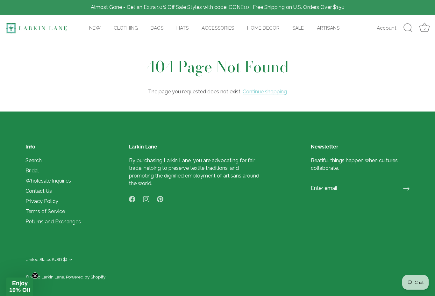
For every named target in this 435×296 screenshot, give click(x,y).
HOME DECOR (263, 28)
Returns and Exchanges (53, 222)
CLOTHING (126, 28)
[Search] (408, 28)
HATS (182, 28)
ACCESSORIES (218, 28)
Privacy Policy (41, 201)
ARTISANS (328, 28)
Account (386, 28)
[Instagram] (146, 199)
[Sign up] (406, 188)
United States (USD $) (46, 259)
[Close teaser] (35, 275)
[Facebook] (132, 199)
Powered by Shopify (85, 276)
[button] (19, 287)
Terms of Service (45, 211)
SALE (298, 28)
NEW (95, 28)
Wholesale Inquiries (48, 181)
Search (33, 160)
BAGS (157, 28)
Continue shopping (265, 92)
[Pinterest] (160, 199)
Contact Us (38, 191)
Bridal (32, 171)
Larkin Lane (52, 276)
